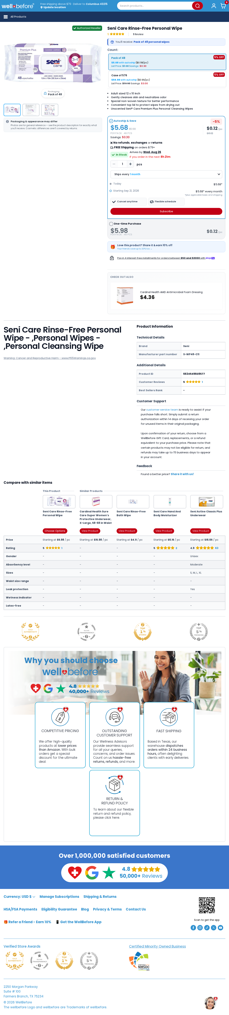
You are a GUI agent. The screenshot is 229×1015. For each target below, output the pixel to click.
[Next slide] (95, 63)
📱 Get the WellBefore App (78, 922)
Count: (112, 50)
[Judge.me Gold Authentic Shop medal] (30, 632)
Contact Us (136, 909)
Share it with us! (182, 474)
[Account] (214, 6)
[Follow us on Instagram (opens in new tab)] (200, 927)
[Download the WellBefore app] (207, 905)
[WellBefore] (18, 5)
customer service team (162, 410)
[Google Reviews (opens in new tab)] (92, 872)
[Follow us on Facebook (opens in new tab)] (193, 927)
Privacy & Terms (107, 909)
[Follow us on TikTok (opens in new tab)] (207, 927)
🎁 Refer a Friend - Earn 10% (27, 922)
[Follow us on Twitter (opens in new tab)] (213, 927)
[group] (12, 110)
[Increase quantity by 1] (130, 163)
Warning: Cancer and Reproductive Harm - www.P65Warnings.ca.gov (50, 358)
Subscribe (166, 211)
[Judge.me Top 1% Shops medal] (143, 632)
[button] (223, 6)
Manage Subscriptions (59, 896)
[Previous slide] (10, 63)
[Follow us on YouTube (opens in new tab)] (220, 927)
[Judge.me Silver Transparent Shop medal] (86, 632)
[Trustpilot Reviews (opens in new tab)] (109, 872)
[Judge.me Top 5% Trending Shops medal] (199, 632)
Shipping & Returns (100, 896)
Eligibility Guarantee (59, 909)
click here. (112, 817)
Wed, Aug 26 (152, 152)
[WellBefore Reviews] (75, 872)
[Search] (197, 6)
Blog (85, 909)
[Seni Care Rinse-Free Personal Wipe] (53, 61)
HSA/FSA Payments (20, 909)
